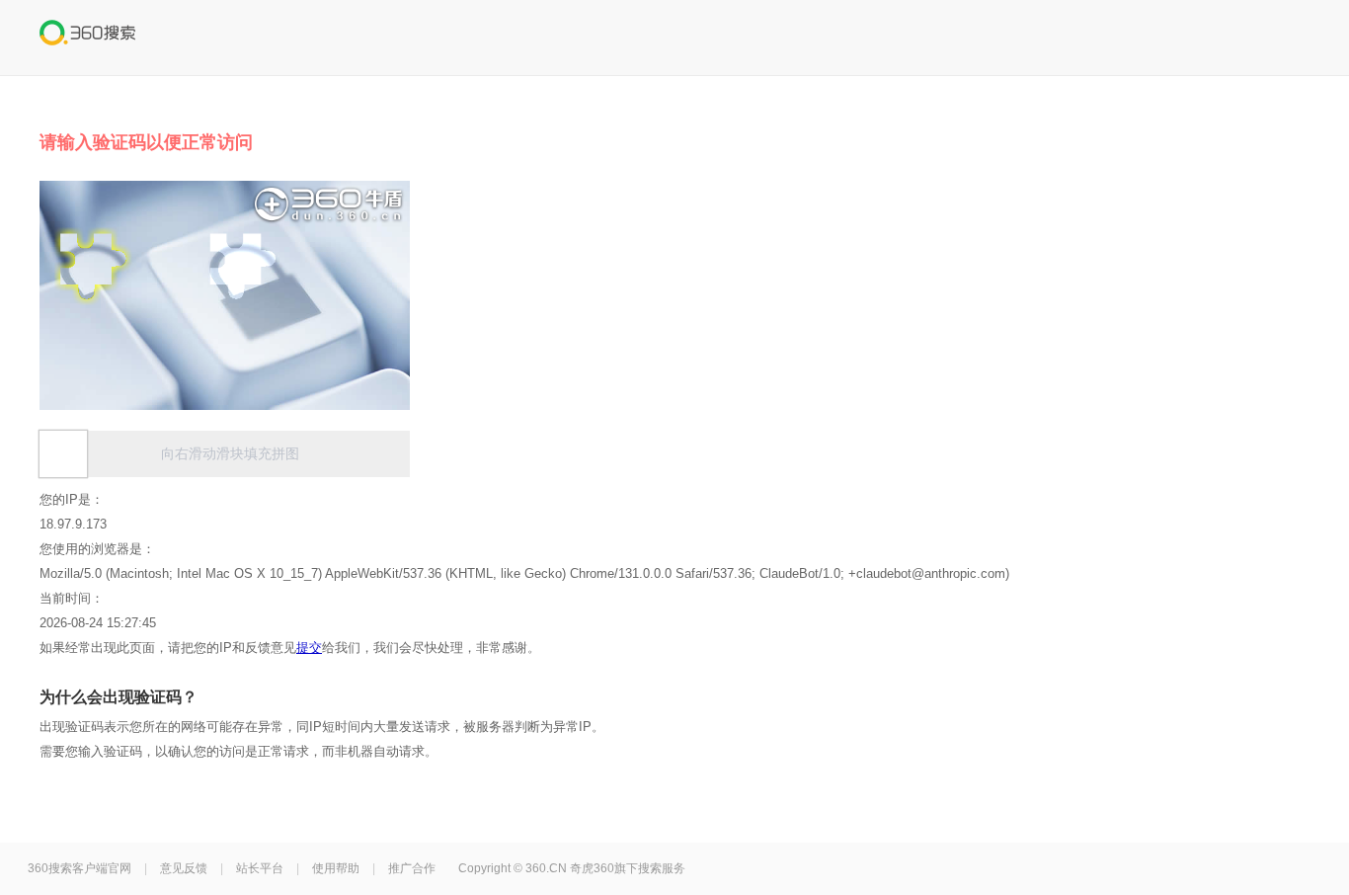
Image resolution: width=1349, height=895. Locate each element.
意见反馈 (183, 868)
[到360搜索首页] (87, 35)
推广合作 (412, 868)
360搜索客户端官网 (79, 868)
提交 (309, 647)
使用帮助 (335, 868)
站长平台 (259, 868)
